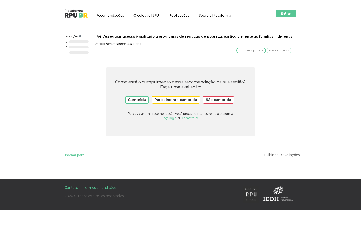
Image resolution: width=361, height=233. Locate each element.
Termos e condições (99, 188)
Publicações (179, 16)
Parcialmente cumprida (176, 100)
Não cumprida (218, 100)
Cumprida (137, 100)
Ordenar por (73, 155)
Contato (71, 188)
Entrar (286, 13)
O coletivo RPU (146, 16)
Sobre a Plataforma (215, 16)
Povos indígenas (279, 50)
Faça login (169, 118)
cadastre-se (190, 118)
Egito (137, 44)
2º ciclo (100, 44)
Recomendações (110, 16)
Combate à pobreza (251, 50)
